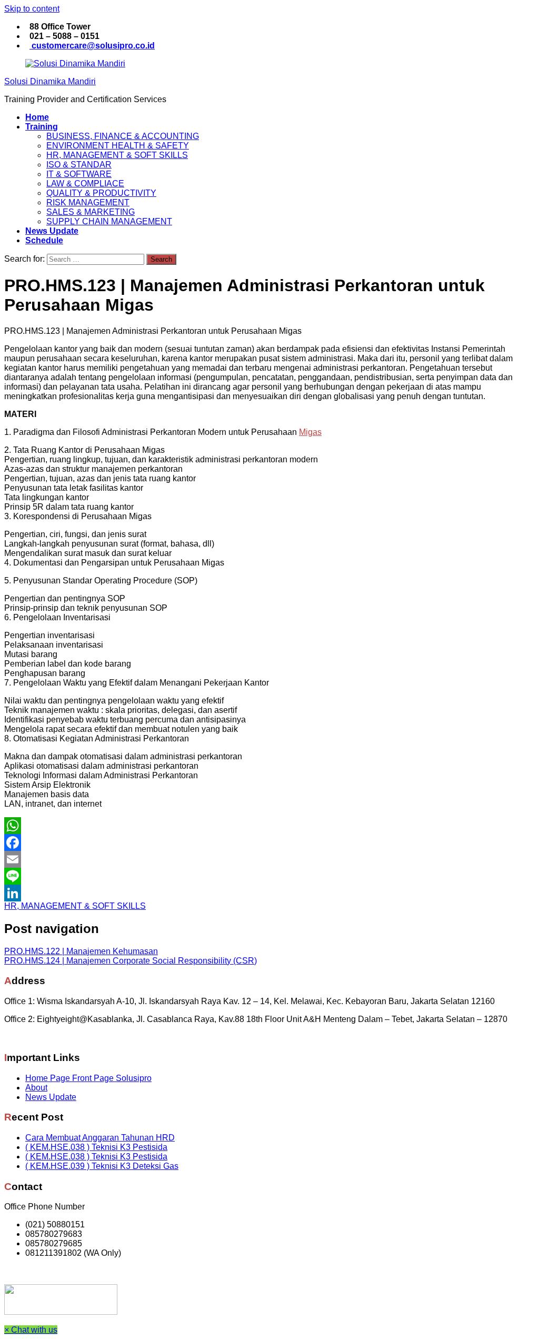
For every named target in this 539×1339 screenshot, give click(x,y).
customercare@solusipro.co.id (92, 45)
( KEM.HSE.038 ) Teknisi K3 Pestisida (96, 1147)
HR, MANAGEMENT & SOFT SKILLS (117, 155)
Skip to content (31, 8)
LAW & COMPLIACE (85, 183)
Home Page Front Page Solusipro (88, 1078)
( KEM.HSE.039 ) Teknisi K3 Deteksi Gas (101, 1166)
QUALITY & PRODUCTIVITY (101, 193)
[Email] (269, 859)
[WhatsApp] (269, 825)
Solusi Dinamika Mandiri (50, 81)
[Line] (269, 876)
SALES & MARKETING (90, 211)
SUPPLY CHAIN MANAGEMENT (109, 221)
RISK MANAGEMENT (87, 202)
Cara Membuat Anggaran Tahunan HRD (100, 1137)
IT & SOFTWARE (79, 174)
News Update (50, 1097)
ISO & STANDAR (79, 164)
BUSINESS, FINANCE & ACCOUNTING (122, 136)
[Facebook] (269, 842)
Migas (310, 432)
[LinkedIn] (269, 893)
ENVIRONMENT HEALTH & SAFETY (117, 145)
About (36, 1087)
